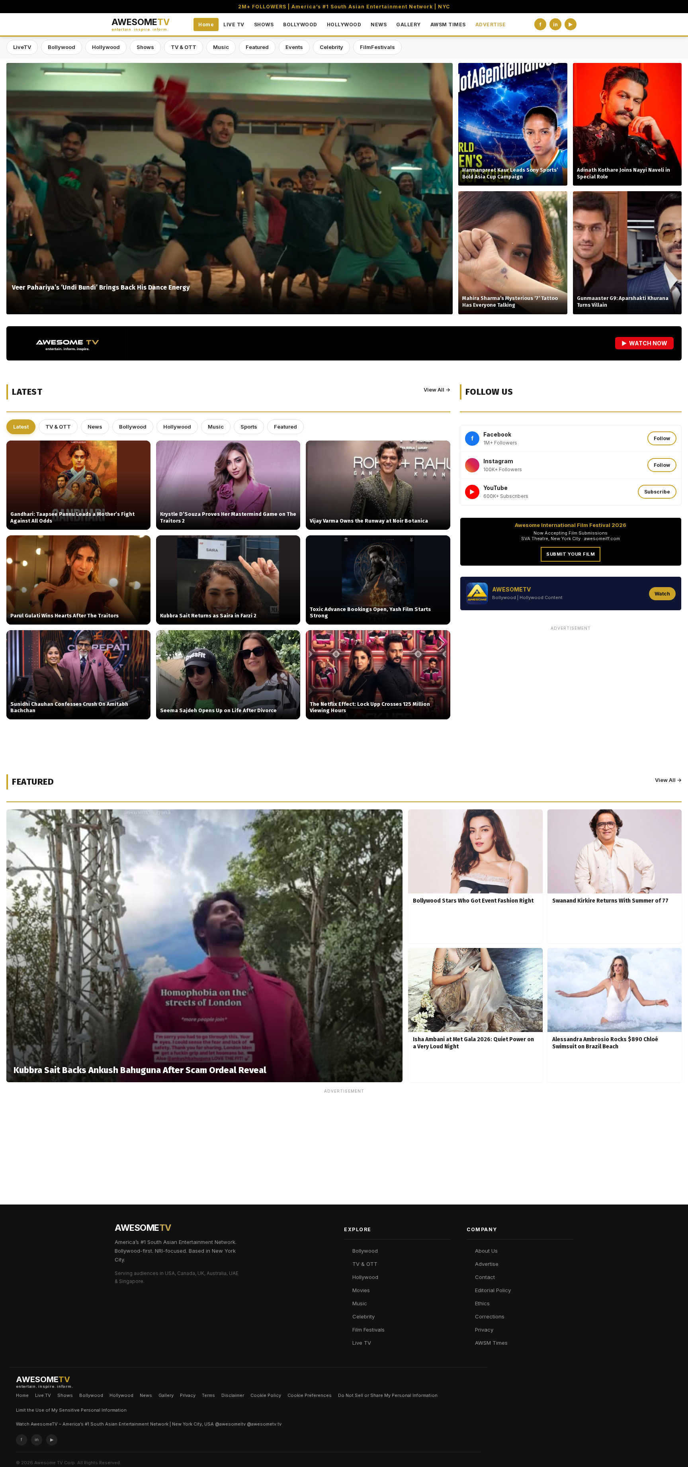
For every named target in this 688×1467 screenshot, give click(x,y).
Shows (145, 47)
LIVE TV (233, 24)
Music (221, 47)
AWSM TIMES (448, 24)
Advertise (486, 1264)
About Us (486, 1251)
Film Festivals (368, 1329)
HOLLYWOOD (344, 24)
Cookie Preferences (309, 1395)
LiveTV (22, 47)
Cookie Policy (265, 1395)
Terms (208, 1395)
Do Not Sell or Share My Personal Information (388, 1395)
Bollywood (61, 47)
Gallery (166, 1395)
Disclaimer (232, 1395)
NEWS (379, 24)
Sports (248, 426)
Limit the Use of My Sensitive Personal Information (71, 1410)
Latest (21, 426)
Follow (662, 438)
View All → (437, 389)
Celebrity (331, 47)
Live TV (361, 1343)
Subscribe (657, 492)
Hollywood (106, 47)
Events (294, 47)
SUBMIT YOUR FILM (570, 554)
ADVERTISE (490, 24)
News (95, 426)
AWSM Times (491, 1343)
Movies (361, 1290)
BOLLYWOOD (300, 24)
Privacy (484, 1329)
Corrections (489, 1316)
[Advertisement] (571, 690)
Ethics (482, 1303)
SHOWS (264, 24)
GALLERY (408, 24)
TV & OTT (183, 47)
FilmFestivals (377, 47)
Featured (257, 47)
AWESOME (140, 24)
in (555, 24)
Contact (485, 1277)
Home (206, 24)
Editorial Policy (493, 1290)
